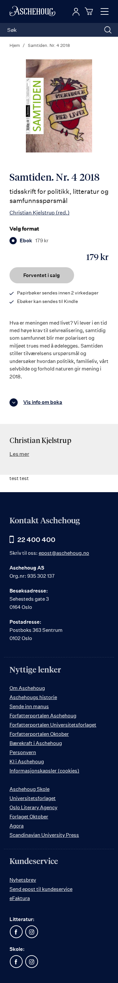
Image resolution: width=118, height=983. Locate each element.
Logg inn (76, 12)
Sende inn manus (29, 706)
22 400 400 (36, 539)
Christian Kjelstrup (39, 212)
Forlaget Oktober (29, 816)
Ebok (34, 240)
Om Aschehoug (27, 688)
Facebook (16, 931)
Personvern (23, 752)
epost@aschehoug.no (64, 553)
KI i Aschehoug (27, 761)
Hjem (15, 45)
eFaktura (20, 898)
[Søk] (107, 30)
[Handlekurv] (90, 11)
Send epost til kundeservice (41, 889)
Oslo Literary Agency (33, 807)
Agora (17, 826)
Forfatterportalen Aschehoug (43, 715)
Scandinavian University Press (44, 835)
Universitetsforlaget (33, 798)
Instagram (31, 931)
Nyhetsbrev (23, 880)
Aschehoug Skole (29, 789)
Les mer (19, 454)
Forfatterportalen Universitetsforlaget (53, 725)
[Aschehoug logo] (32, 11)
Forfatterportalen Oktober (39, 734)
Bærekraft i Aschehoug (36, 743)
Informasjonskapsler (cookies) (44, 771)
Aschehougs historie (33, 697)
